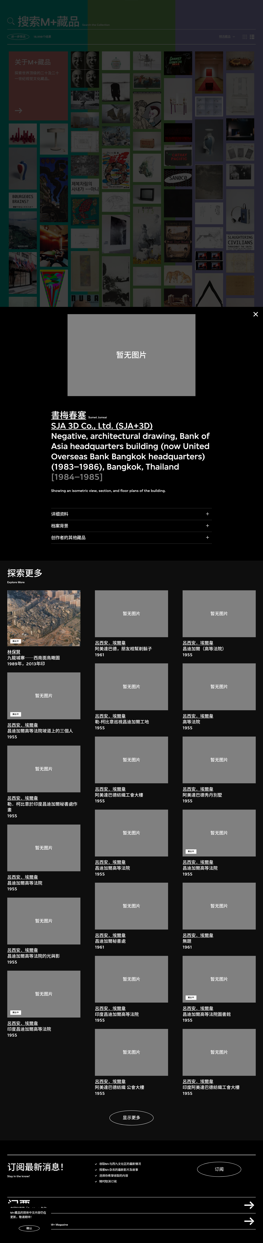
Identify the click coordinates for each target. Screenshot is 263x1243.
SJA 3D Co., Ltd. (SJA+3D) (102, 426)
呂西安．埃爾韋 (22, 725)
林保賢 (13, 652)
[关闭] (255, 314)
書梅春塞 (68, 415)
